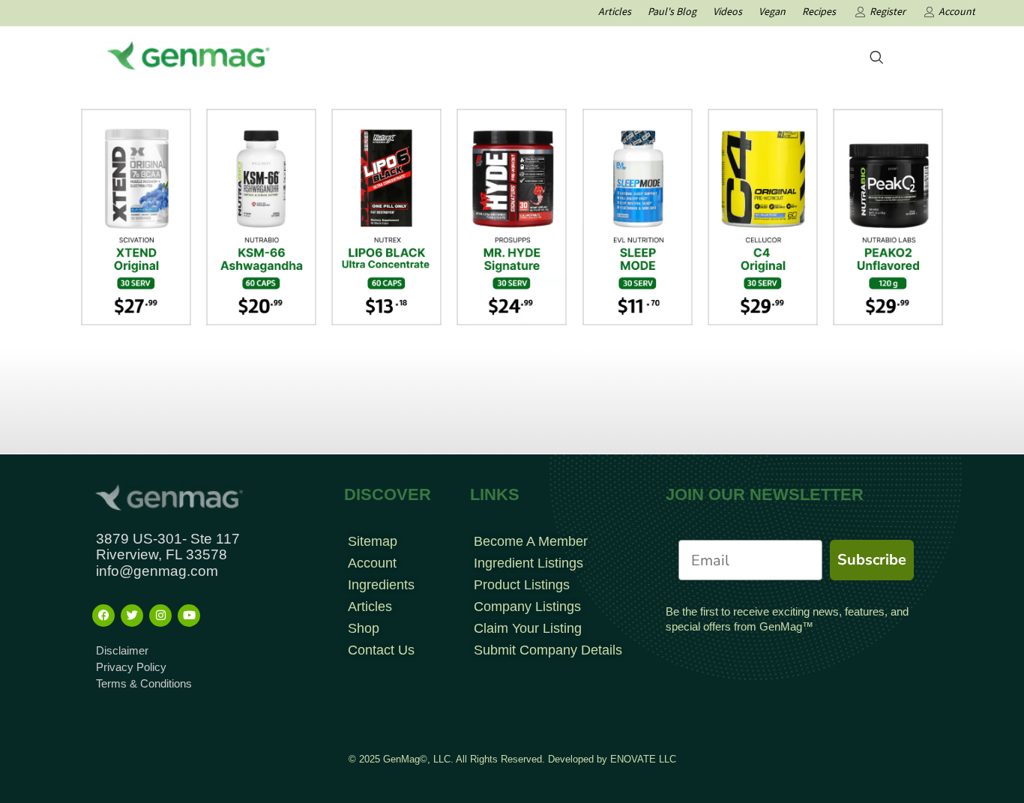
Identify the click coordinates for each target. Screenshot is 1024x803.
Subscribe (871, 560)
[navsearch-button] (876, 58)
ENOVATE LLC (643, 759)
